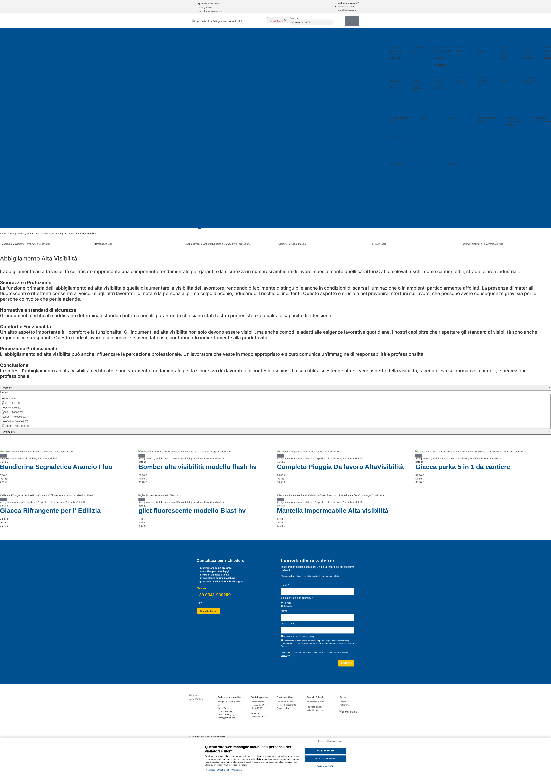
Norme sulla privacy (332, 653)
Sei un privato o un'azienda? (296, 597)
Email (284, 585)
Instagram (344, 705)
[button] (3, 456)
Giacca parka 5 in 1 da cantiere (462, 466)
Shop (4, 233)
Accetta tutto (325, 751)
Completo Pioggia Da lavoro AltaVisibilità (340, 466)
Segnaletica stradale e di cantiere (18, 458)
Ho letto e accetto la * (299, 636)
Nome (284, 611)
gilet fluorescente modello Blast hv (192, 510)
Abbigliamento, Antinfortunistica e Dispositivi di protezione (41, 233)
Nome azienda (289, 623)
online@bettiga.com (227, 718)
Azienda (288, 606)
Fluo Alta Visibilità (47, 458)
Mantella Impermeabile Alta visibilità (332, 510)
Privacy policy (283, 708)
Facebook (344, 702)
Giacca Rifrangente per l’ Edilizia (50, 510)
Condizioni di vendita (286, 702)
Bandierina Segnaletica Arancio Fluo (56, 466)
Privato (287, 602)
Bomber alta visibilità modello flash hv (197, 466)
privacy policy (308, 636)
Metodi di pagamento (286, 705)
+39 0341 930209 (214, 594)
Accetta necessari (325, 758)
